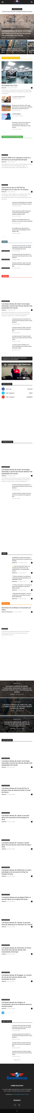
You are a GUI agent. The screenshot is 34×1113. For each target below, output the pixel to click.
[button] (2, 2)
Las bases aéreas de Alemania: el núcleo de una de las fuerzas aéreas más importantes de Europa (16, 950)
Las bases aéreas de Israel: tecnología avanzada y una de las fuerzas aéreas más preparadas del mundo (21, 247)
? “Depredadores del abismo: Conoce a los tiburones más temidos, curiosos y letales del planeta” (21, 595)
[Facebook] (14, 1105)
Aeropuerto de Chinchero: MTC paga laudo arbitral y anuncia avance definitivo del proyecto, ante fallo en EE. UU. (22, 107)
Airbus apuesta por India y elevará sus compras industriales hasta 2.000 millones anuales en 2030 (21, 212)
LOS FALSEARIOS (16, 114)
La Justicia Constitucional (18, 96)
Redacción (4, 87)
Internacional (4, 155)
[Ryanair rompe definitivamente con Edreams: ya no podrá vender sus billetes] (6, 222)
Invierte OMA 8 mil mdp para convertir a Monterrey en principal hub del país (16, 159)
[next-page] (5, 132)
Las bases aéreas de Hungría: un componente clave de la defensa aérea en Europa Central (17, 1004)
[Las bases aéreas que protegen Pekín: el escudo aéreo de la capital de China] (17, 887)
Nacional (4, 82)
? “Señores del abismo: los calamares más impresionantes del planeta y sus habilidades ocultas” (21, 578)
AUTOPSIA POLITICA (9, 86)
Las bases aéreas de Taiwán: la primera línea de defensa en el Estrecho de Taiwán (17, 924)
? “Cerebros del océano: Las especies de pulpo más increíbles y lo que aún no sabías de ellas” (22, 586)
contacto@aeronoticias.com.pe (21, 1094)
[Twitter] (19, 1105)
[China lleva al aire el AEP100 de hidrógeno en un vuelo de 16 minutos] (17, 178)
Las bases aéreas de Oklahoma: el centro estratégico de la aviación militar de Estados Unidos (22, 346)
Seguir (30, 393)
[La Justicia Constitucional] (6, 99)
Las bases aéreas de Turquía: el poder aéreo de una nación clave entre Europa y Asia (22, 338)
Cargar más (16, 1060)
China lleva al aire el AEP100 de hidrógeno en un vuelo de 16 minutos (15, 189)
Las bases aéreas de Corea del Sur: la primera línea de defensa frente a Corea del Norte (22, 256)
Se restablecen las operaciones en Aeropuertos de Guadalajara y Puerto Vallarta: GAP (21, 230)
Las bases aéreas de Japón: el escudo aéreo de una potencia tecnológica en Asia (21, 264)
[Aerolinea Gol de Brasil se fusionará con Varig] (17, 621)
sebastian (4, 310)
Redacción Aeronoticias (7, 611)
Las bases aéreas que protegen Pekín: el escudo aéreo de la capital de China (16, 898)
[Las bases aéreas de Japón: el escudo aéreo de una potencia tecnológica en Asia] (6, 265)
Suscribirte (29, 397)
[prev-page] (3, 132)
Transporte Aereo (6, 28)
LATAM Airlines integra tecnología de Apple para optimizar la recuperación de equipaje (22, 559)
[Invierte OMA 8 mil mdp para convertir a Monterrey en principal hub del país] (17, 148)
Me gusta (30, 389)
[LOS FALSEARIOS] (6, 116)
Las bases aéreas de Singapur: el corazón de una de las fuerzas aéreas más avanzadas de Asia (17, 977)
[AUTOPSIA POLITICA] (17, 72)
